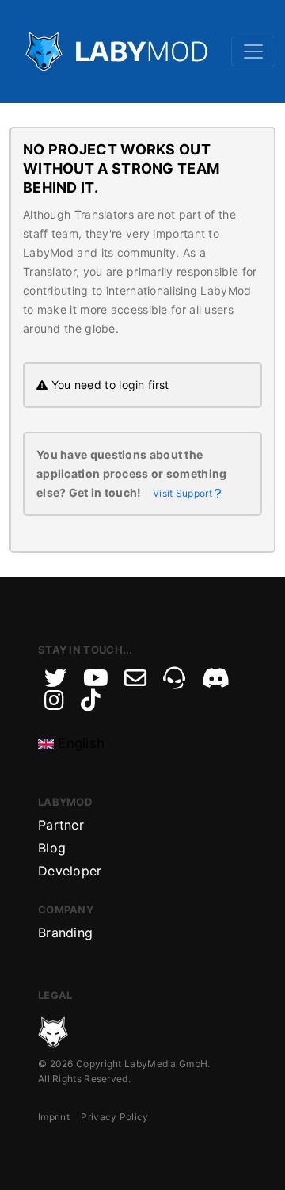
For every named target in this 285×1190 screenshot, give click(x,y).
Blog (52, 848)
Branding (65, 932)
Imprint (54, 1117)
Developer (70, 871)
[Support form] (135, 678)
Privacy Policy (114, 1117)
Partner (61, 825)
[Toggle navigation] (253, 51)
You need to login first (108, 384)
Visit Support (184, 493)
